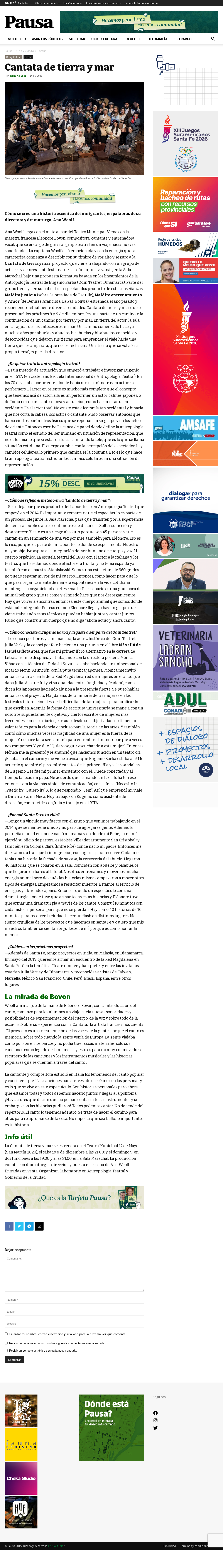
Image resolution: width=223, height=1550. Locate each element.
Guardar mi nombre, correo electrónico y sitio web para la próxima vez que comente (67, 1334)
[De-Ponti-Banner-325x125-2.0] (185, 556)
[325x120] (185, 256)
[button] (213, 39)
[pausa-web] (185, 465)
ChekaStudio (56, 1546)
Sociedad (77, 39)
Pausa (8, 51)
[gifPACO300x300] (185, 175)
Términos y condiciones (194, 1546)
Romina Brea (18, 75)
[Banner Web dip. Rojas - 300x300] (185, 623)
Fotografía (157, 39)
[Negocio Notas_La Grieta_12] (74, 483)
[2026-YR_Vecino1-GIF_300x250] (185, 108)
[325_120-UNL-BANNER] (185, 806)
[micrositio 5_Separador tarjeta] (74, 1197)
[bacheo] (185, 230)
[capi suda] (185, 414)
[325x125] (185, 282)
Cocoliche (132, 39)
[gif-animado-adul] (185, 715)
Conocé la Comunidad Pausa (141, 3)
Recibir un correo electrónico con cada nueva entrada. (43, 1350)
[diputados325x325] (185, 531)
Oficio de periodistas (47, 3)
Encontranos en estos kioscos (103, 3)
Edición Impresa (72, 3)
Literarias (183, 39)
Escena (28, 57)
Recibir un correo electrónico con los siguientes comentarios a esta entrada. (57, 1343)
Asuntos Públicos (47, 39)
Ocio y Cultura (104, 39)
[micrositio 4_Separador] (74, 196)
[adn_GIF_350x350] (185, 781)
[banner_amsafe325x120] (185, 439)
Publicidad (169, 1546)
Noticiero (17, 39)
